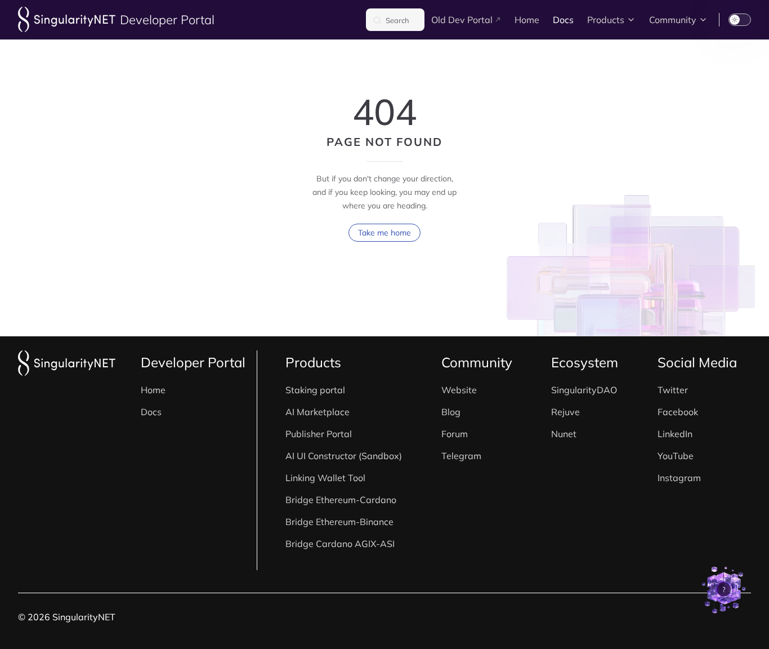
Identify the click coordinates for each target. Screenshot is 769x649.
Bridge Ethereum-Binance (339, 521)
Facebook (678, 411)
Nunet (563, 433)
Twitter (673, 389)
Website (459, 389)
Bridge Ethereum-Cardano (340, 499)
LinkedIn (675, 433)
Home (153, 389)
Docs (151, 411)
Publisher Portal (318, 433)
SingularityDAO (584, 389)
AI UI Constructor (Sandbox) (343, 455)
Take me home (384, 233)
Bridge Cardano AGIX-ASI (340, 543)
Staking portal (315, 389)
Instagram (679, 477)
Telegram (461, 455)
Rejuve (565, 411)
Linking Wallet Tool (325, 477)
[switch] (739, 20)
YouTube (676, 455)
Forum (454, 433)
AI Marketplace (317, 411)
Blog (450, 411)
